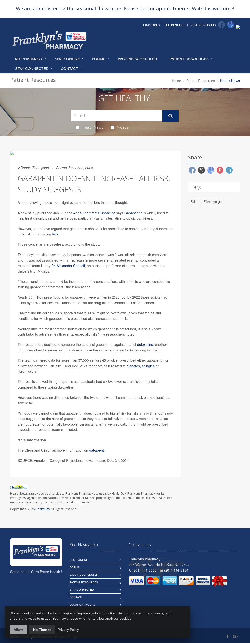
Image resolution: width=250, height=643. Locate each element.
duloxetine (145, 344)
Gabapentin (133, 212)
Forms (98, 58)
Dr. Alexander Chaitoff (68, 265)
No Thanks (42, 630)
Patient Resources (189, 58)
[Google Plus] (235, 636)
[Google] (230, 24)
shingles (148, 365)
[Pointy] (238, 26)
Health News (92, 127)
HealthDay (42, 509)
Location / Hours (203, 25)
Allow (18, 630)
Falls (193, 201)
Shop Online (67, 58)
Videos (123, 127)
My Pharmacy (28, 58)
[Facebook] (221, 24)
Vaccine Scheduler (137, 58)
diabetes (133, 365)
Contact (69, 68)
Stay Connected (32, 68)
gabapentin (97, 450)
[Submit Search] (170, 116)
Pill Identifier (174, 25)
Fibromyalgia (213, 201)
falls (55, 234)
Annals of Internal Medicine (94, 212)
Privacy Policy (68, 630)
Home (176, 80)
